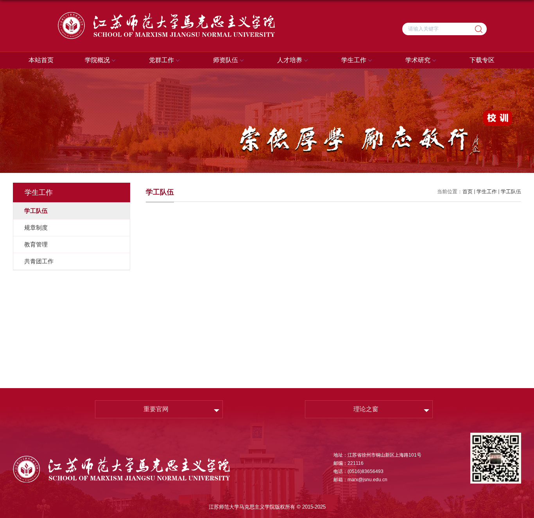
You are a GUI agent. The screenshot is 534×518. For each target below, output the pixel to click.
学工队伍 (511, 191)
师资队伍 (225, 60)
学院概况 (97, 60)
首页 (467, 191)
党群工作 (161, 60)
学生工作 (353, 60)
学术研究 (417, 60)
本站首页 (41, 60)
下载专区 (482, 60)
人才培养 (289, 60)
